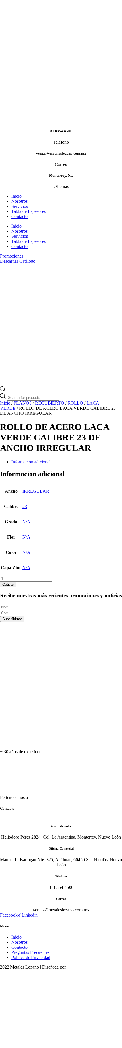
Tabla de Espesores (28, 211)
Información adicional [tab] (31, 461)
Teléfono (61, 876)
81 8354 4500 (61, 131)
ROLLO (75, 403)
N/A (26, 521)
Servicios (19, 206)
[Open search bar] (3, 390)
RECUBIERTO (49, 403)
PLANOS (23, 403)
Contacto (19, 216)
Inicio (16, 196)
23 (24, 506)
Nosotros (19, 201)
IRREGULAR (35, 491)
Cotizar (8, 584)
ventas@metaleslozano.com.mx (61, 153)
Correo (61, 898)
